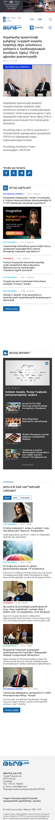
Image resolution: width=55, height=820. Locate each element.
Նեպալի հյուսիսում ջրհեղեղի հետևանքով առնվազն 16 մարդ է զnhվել (24, 282)
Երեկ (15, 498)
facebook (6, 173)
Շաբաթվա (25, 498)
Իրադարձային (10, 242)
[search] (50, 19)
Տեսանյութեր (19, 352)
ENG (40, 19)
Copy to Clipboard (29, 173)
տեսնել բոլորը (11, 308)
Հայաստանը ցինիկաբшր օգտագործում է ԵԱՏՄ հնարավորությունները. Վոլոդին (27, 694)
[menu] (50, 28)
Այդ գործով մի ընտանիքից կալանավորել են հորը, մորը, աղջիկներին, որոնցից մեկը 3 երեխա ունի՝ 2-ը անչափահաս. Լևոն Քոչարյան (26, 609)
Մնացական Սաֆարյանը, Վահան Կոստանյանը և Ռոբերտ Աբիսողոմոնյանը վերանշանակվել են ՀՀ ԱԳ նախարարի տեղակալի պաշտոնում (27, 200)
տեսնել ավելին (11, 710)
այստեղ (36, 801)
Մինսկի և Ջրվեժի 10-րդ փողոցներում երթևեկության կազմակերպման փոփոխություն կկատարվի (27, 297)
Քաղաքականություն (17, 67)
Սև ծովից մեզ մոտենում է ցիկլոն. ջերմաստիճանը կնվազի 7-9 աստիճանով (23, 567)
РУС (32, 19)
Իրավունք (8, 259)
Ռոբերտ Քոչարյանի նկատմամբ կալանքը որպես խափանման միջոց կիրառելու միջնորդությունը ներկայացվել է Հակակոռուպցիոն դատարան (23, 266)
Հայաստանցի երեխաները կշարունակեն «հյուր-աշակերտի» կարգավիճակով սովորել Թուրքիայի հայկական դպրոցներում (27, 249)
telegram (21, 173)
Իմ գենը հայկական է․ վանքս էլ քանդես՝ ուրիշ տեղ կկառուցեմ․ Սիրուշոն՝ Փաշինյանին (26, 529)
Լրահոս (39, 27)
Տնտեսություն (10, 646)
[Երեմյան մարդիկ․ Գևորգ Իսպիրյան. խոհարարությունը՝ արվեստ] (27, 372)
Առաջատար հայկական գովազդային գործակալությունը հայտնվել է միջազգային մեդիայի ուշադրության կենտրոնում (25, 652)
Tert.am (12, 28)
